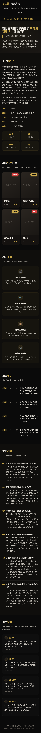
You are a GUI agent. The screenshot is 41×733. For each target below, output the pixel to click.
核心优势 (20, 8)
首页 (3, 19)
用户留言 (20, 12)
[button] (11, 190)
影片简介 (7, 8)
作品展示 (14, 8)
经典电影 (9, 19)
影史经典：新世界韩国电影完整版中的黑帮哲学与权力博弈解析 (28, 404)
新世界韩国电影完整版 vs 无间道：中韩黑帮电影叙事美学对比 (29, 418)
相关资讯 (27, 8)
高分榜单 (16, 19)
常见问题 (34, 8)
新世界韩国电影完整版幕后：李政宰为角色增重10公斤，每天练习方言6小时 (29, 390)
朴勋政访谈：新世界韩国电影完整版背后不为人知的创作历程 (29, 432)
